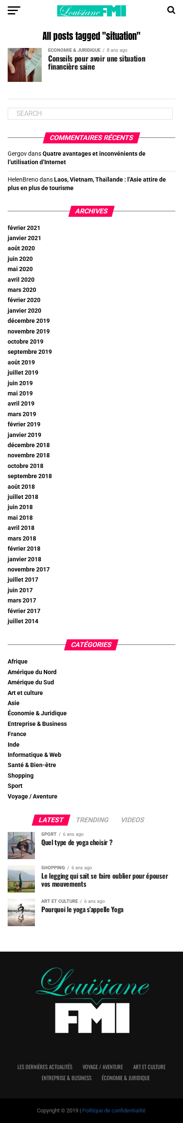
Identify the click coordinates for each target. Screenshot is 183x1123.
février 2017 (24, 611)
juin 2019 (20, 383)
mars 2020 (22, 290)
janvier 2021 (24, 238)
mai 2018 (20, 517)
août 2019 (21, 362)
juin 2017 (20, 590)
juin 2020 (20, 259)
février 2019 (24, 424)
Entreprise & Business (37, 724)
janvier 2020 (24, 310)
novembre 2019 (29, 331)
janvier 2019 (24, 435)
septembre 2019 (30, 352)
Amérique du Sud (31, 682)
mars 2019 (22, 414)
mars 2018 (22, 538)
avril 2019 (21, 403)
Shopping (21, 775)
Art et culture (25, 693)
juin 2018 (20, 507)
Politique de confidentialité (114, 1110)
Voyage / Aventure (32, 796)
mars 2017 (22, 600)
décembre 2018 (29, 445)
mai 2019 (20, 393)
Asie (14, 703)
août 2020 (21, 248)
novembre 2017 (29, 569)
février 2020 (24, 300)
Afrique (18, 661)
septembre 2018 (30, 476)
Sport (15, 786)
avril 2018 (21, 528)
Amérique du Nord (32, 672)
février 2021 (24, 228)
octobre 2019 (25, 341)
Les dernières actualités (44, 1067)
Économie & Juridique (37, 713)
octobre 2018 (25, 466)
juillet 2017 (23, 579)
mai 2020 (20, 269)
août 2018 (21, 486)
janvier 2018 (24, 559)
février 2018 (24, 548)
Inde (14, 744)
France (17, 734)
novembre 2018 (29, 455)
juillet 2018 (23, 497)
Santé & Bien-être (32, 765)
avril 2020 (21, 279)
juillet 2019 (23, 372)
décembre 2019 (29, 321)
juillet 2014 (23, 621)
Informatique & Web (34, 755)
